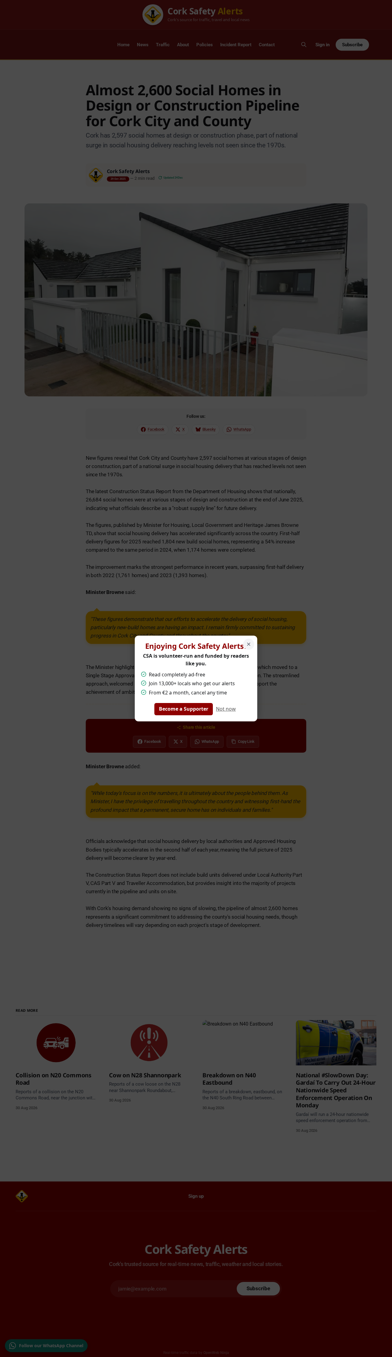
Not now (226, 708)
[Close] (248, 644)
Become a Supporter (183, 708)
